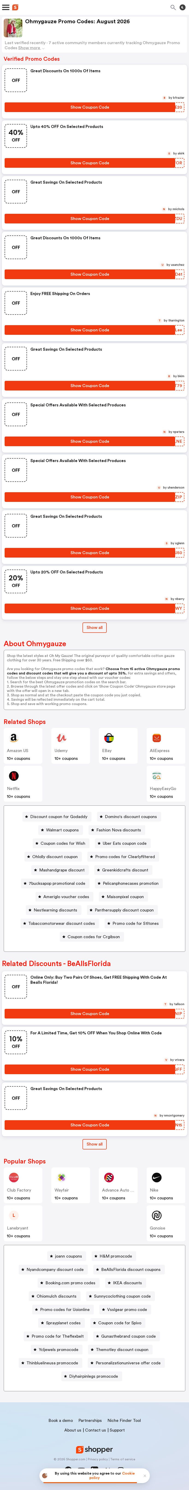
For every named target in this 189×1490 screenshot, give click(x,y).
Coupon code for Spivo (119, 1323)
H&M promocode (116, 1256)
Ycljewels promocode (58, 1350)
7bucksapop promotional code (57, 883)
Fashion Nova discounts (118, 830)
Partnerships (90, 1420)
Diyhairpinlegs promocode (93, 1376)
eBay (107, 751)
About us (72, 1430)
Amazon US (17, 751)
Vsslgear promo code (127, 1310)
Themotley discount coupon (122, 1350)
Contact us (95, 1430)
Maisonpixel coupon (125, 897)
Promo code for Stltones (135, 923)
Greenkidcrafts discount (125, 870)
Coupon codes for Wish (63, 843)
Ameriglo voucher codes (66, 897)
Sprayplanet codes (63, 1323)
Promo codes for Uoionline (65, 1310)
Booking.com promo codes (70, 1283)
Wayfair (62, 1190)
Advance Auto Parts (121, 1190)
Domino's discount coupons (131, 817)
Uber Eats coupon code (125, 843)
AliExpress (160, 751)
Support (117, 1430)
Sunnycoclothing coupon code (122, 1296)
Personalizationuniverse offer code (128, 1363)
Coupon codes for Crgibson (94, 937)
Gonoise (157, 1228)
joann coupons (68, 1256)
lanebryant (17, 1228)
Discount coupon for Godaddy (58, 817)
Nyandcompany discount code (55, 1269)
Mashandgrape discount (62, 870)
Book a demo (60, 1420)
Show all (95, 627)
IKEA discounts (127, 1283)
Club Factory (19, 1190)
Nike (154, 1190)
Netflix (13, 789)
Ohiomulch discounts (57, 1296)
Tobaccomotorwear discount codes (61, 923)
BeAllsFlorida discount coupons (131, 1269)
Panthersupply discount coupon (124, 910)
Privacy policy (98, 1459)
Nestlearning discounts (55, 910)
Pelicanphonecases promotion (131, 883)
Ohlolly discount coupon (55, 857)
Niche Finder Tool (124, 1420)
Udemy (61, 751)
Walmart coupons (62, 830)
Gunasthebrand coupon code (128, 1336)
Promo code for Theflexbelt (58, 1336)
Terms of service (122, 1459)
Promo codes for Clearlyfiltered (125, 857)
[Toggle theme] (182, 7)
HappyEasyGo (163, 789)
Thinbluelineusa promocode (52, 1363)
